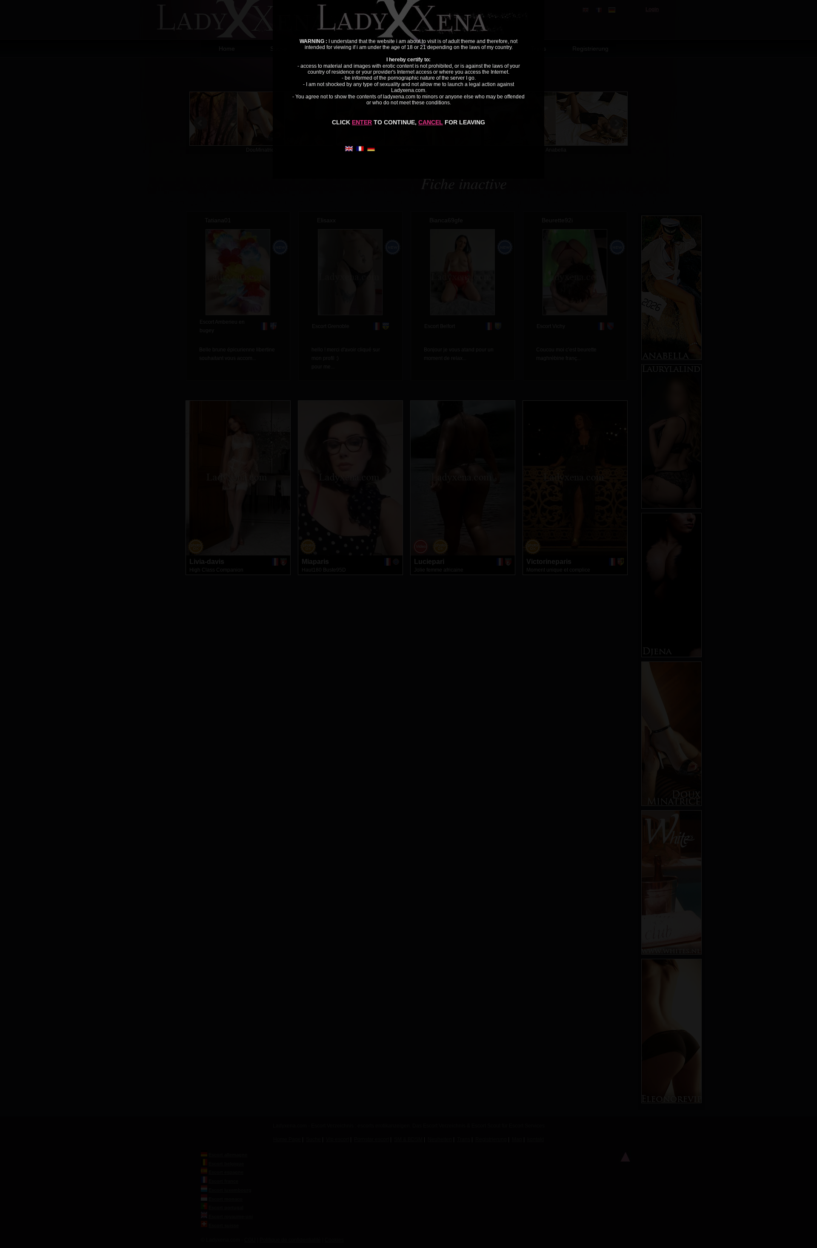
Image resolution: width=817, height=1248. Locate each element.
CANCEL (430, 122)
